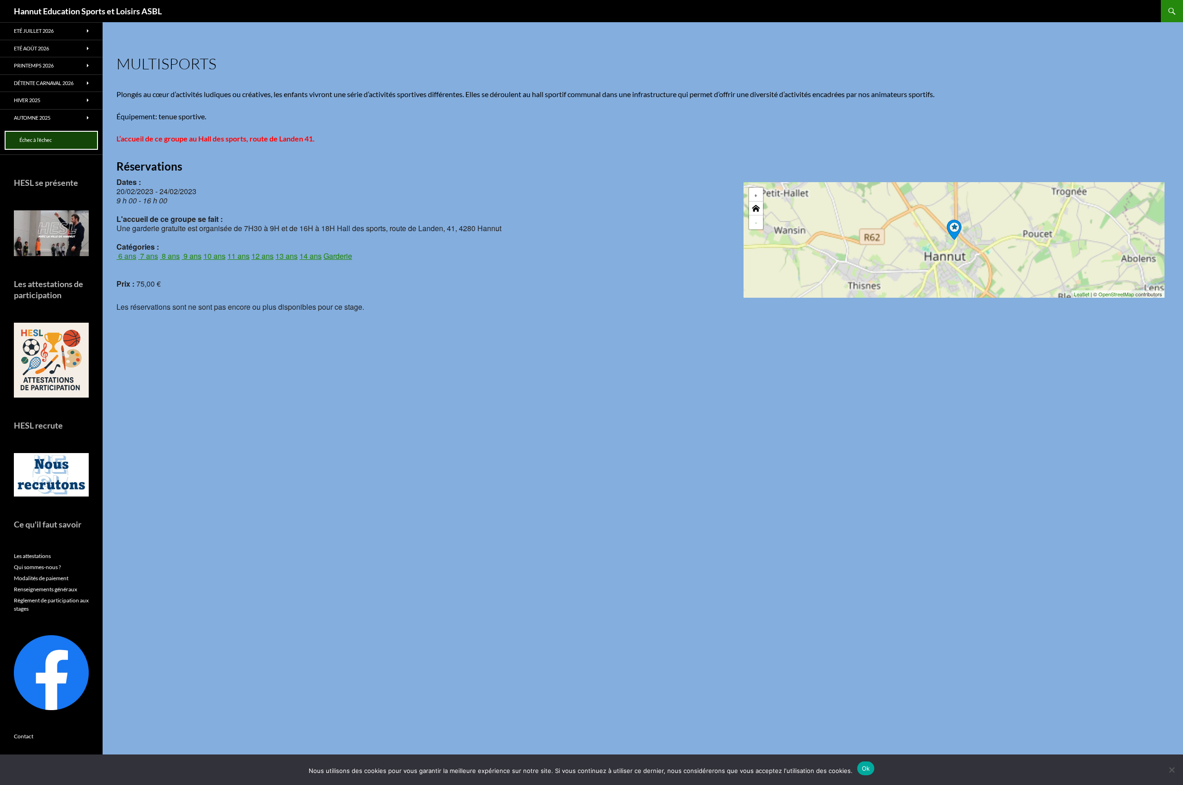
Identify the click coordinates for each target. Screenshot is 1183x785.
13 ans (286, 256)
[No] (1171, 769)
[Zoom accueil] (756, 208)
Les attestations (32, 555)
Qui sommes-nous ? (37, 567)
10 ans (214, 256)
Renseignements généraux (45, 589)
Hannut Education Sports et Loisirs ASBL (88, 11)
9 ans (191, 256)
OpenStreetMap (1116, 294)
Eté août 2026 (31, 48)
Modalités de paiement (41, 578)
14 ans (310, 256)
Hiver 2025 (27, 100)
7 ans (148, 256)
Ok (866, 768)
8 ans (170, 256)
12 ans (262, 256)
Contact (23, 736)
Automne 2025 (32, 118)
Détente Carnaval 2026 (43, 83)
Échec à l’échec (35, 140)
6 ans (126, 256)
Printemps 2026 (34, 65)
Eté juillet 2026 (34, 31)
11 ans (238, 256)
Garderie (337, 256)
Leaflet (1081, 294)
